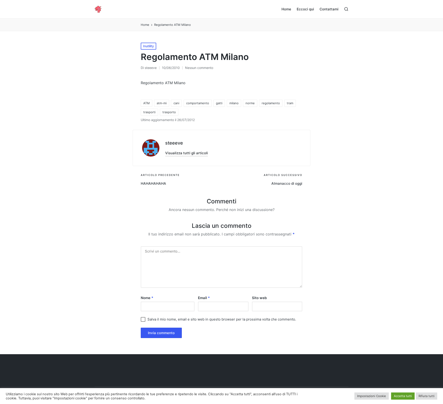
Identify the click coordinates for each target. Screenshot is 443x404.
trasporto (169, 112)
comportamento (197, 103)
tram (290, 103)
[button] (186, 153)
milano (234, 103)
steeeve (174, 143)
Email (204, 298)
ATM (146, 103)
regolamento (271, 103)
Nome (147, 298)
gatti (219, 103)
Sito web (259, 298)
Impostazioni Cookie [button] (371, 396)
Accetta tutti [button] (403, 396)
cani (176, 103)
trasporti (149, 112)
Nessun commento (199, 68)
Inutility (148, 46)
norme (250, 103)
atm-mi (162, 103)
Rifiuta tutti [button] (426, 396)
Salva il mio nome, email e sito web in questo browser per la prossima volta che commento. (221, 319)
